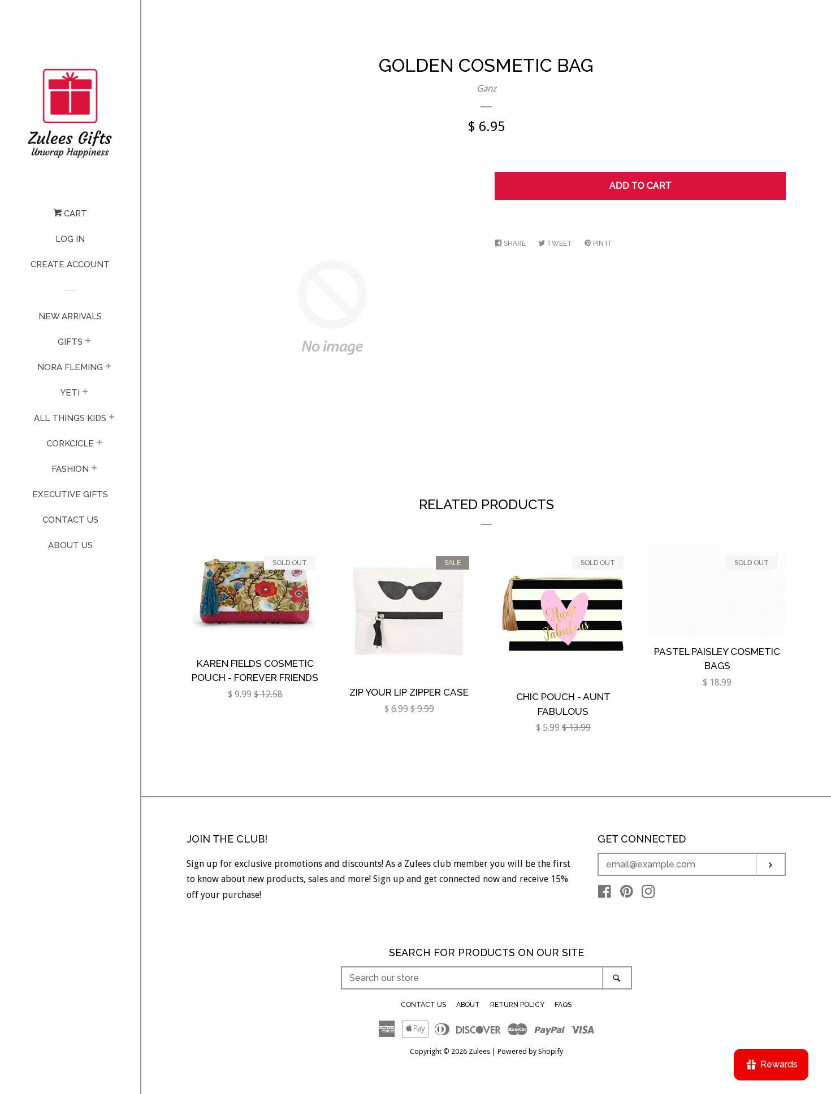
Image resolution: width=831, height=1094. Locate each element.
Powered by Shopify (530, 1051)
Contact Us (70, 520)
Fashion (70, 469)
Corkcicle (70, 444)
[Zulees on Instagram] (648, 893)
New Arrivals (70, 316)
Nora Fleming (70, 367)
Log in (70, 239)
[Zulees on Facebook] (605, 893)
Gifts (70, 342)
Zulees (479, 1051)
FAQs (563, 1005)
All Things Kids (70, 418)
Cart (74, 214)
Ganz (486, 88)
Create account (70, 264)
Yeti (70, 393)
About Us (70, 545)
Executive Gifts (70, 494)
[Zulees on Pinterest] (627, 893)
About (468, 1005)
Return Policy (517, 1005)
